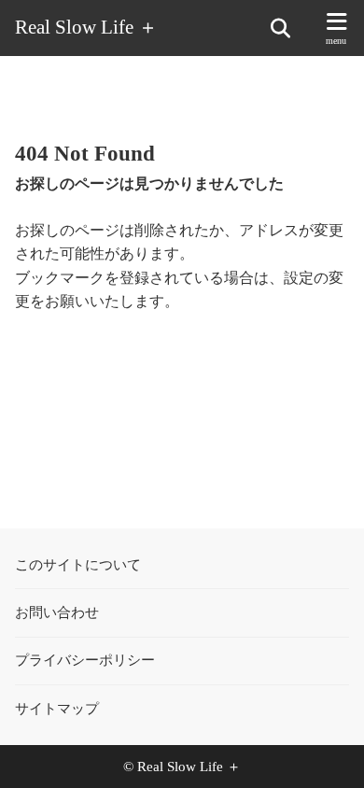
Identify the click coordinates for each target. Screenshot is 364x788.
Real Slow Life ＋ (86, 27)
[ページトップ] (326, 750)
